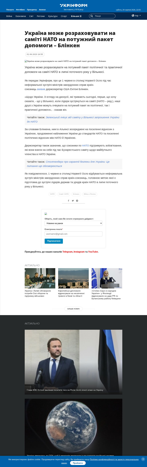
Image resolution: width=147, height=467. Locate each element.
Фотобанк (20, 9)
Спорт (64, 16)
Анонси (42, 9)
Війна (9, 16)
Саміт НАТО (64, 194)
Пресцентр (32, 9)
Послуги (10, 9)
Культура (52, 16)
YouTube (93, 252)
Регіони (41, 16)
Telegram (67, 252)
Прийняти (78, 463)
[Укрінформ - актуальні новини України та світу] (73, 5)
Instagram (79, 252)
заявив (41, 89)
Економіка (21, 16)
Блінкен (76, 194)
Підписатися (53, 241)
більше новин (73, 309)
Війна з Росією (90, 194)
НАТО (86, 145)
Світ (31, 16)
